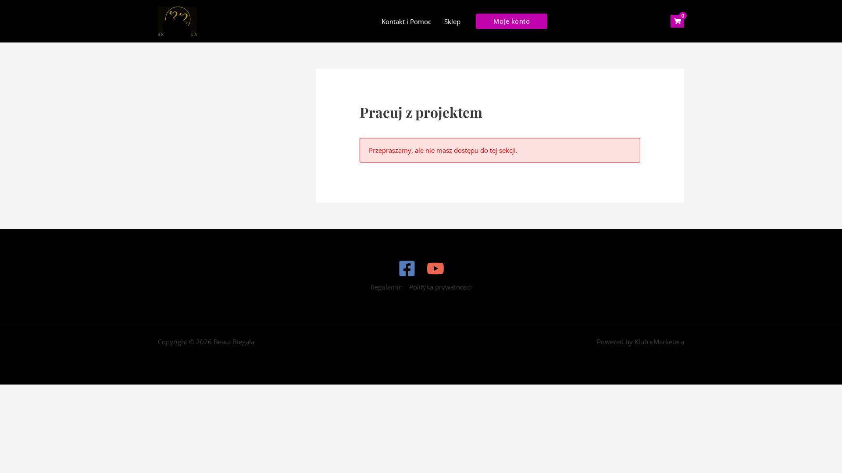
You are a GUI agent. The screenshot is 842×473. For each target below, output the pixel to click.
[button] (511, 21)
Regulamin (387, 286)
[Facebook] (407, 268)
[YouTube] (435, 268)
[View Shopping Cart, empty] (677, 21)
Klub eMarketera (659, 341)
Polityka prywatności (440, 286)
